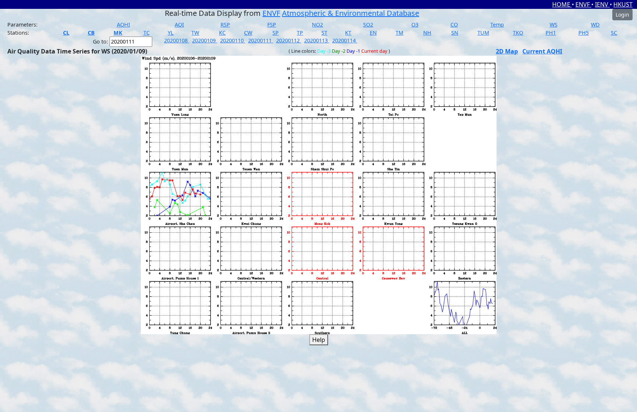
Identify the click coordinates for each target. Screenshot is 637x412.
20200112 (288, 40)
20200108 (176, 40)
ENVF (583, 4)
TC (146, 32)
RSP (225, 24)
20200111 (260, 40)
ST (324, 32)
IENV (602, 4)
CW (248, 32)
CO (454, 24)
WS (553, 24)
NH (427, 32)
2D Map (507, 51)
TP (300, 32)
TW (195, 32)
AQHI (123, 24)
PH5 (583, 32)
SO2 (368, 24)
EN (373, 32)
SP (275, 32)
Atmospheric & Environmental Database (350, 13)
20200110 (232, 40)
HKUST (623, 4)
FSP (271, 24)
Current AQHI (542, 51)
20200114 (344, 40)
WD (595, 24)
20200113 (316, 40)
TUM (483, 32)
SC (614, 32)
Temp (497, 24)
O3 (414, 24)
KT (348, 32)
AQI (179, 24)
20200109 (204, 40)
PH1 (551, 32)
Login (622, 14)
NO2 (317, 24)
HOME (562, 4)
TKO (518, 32)
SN (454, 32)
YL (171, 32)
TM (399, 32)
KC (222, 32)
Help (318, 340)
